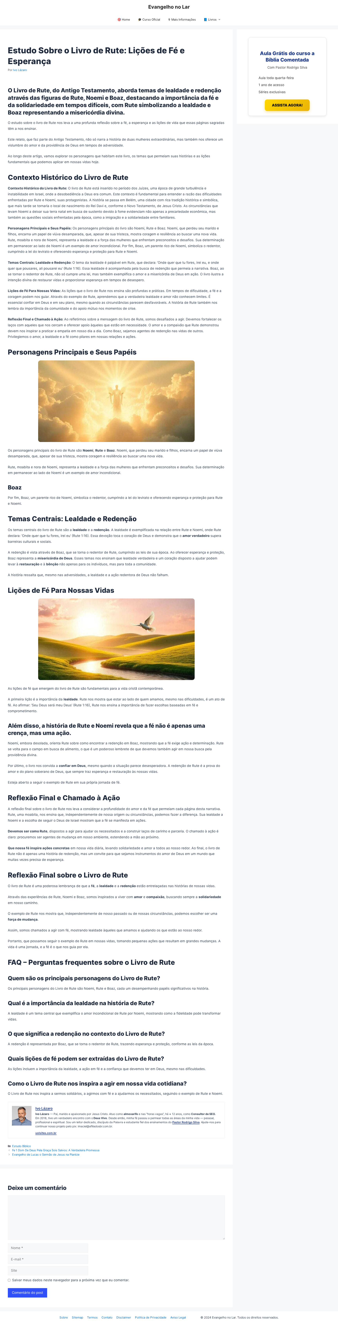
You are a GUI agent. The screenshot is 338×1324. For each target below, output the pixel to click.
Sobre (63, 1317)
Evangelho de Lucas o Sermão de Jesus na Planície (45, 1154)
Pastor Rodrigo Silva (186, 1122)
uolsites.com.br (46, 1133)
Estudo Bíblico (21, 1146)
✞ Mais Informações (182, 19)
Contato (107, 1317)
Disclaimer (123, 1317)
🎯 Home (123, 19)
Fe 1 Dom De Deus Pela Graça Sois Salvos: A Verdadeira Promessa (55, 1150)
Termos (92, 1317)
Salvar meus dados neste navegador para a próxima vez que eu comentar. (70, 1280)
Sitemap (77, 1317)
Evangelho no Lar (169, 7)
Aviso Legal (178, 1317)
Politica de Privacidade (150, 1317)
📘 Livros (210, 19)
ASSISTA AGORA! (287, 105)
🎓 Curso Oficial (149, 19)
